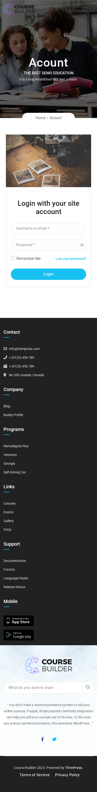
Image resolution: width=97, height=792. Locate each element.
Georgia (9, 463)
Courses (10, 503)
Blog (7, 406)
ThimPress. (74, 768)
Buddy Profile (13, 415)
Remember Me (28, 258)
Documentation (15, 561)
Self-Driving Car (15, 472)
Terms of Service (35, 775)
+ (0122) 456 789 (21, 357)
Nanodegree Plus (16, 446)
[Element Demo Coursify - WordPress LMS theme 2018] (19, 9)
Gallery (9, 521)
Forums (9, 569)
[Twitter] (54, 739)
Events (8, 512)
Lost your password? (71, 259)
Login (76, 9)
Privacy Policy (67, 775)
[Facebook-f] (42, 739)
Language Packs (16, 578)
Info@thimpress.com (24, 349)
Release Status (14, 587)
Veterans (10, 455)
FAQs (7, 529)
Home (40, 118)
